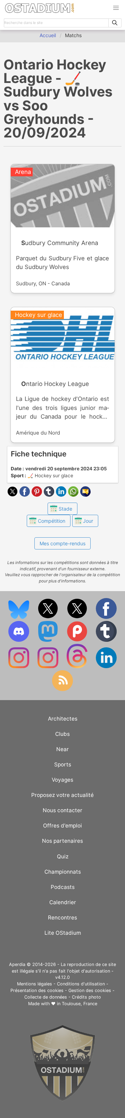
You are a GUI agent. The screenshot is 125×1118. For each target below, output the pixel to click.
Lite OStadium (62, 933)
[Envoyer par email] (85, 494)
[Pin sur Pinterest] (38, 494)
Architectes (62, 718)
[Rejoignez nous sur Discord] (19, 640)
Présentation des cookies (37, 990)
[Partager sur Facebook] (25, 494)
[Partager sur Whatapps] (74, 494)
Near (62, 749)
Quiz (62, 856)
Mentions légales (34, 983)
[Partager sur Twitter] (13, 494)
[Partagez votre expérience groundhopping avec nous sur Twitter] (49, 617)
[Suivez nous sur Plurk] (78, 640)
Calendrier (62, 902)
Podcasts (63, 887)
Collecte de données (45, 997)
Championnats (62, 871)
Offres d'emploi (62, 825)
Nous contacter (62, 810)
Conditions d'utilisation (81, 983)
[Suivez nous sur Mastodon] (49, 640)
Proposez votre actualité (62, 795)
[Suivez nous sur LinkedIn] (106, 666)
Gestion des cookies (89, 990)
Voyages (62, 779)
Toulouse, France (79, 1003)
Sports (62, 764)
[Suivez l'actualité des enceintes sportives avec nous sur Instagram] (49, 666)
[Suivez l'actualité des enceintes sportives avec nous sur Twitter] (78, 617)
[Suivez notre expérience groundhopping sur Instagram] (19, 666)
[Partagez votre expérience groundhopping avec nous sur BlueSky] (19, 617)
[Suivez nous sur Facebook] (106, 617)
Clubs (62, 734)
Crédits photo (86, 997)
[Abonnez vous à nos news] (62, 689)
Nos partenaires (62, 841)
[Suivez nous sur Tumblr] (106, 640)
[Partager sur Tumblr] (50, 494)
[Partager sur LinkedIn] (62, 494)
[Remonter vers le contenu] (62, 1099)
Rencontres (62, 917)
